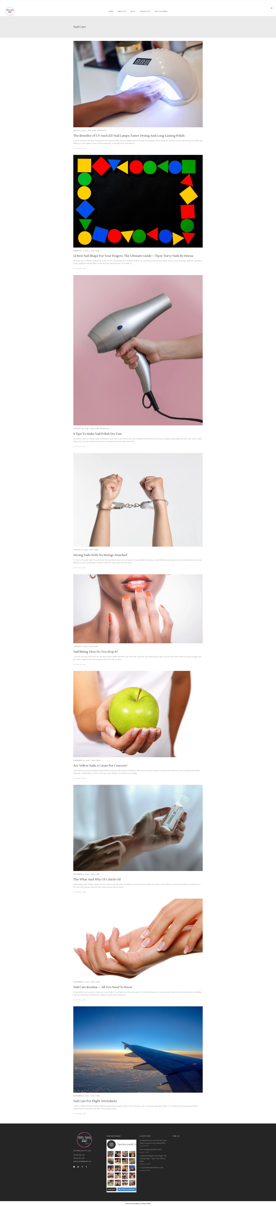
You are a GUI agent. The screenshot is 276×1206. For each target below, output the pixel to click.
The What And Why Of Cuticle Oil (97, 879)
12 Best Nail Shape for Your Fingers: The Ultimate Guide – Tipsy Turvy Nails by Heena (133, 256)
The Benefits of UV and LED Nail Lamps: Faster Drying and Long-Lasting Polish (129, 136)
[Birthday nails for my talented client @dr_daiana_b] (118, 1176)
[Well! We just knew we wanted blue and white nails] (111, 1161)
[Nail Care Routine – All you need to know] (138, 900)
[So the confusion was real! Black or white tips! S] (118, 1183)
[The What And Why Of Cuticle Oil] (138, 786)
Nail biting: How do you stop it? (95, 652)
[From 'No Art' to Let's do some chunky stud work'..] (125, 1168)
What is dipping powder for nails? (151, 1149)
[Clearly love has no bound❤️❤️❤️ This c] (111, 1176)
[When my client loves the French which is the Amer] (111, 1154)
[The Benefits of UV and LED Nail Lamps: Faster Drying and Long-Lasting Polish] (138, 42)
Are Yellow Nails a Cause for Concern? (100, 766)
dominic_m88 (81, 148)
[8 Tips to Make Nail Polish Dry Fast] (138, 276)
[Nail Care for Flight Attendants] (138, 1008)
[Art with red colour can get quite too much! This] (132, 1168)
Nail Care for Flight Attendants (95, 1101)
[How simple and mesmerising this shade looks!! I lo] (132, 1183)
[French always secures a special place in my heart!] (118, 1154)
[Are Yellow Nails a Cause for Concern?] (138, 672)
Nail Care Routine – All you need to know (102, 987)
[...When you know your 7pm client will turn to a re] (125, 1176)
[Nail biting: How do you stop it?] (138, 575)
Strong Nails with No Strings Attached (100, 555)
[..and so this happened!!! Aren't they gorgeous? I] (118, 1168)
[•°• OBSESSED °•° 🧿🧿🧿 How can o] (132, 1154)
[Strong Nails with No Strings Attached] (138, 454)
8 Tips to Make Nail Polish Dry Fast (97, 434)
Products (101, 130)
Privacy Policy (146, 1203)
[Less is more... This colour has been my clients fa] (118, 1161)
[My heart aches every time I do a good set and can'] (111, 1183)
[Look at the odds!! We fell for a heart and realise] (111, 1168)
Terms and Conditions (132, 1203)
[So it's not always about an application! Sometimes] (125, 1154)
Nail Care (92, 130)
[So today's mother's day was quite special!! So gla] (125, 1161)
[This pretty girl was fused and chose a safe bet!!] (132, 1161)
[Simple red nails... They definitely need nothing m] (132, 1176)
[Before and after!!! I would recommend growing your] (125, 1183)
